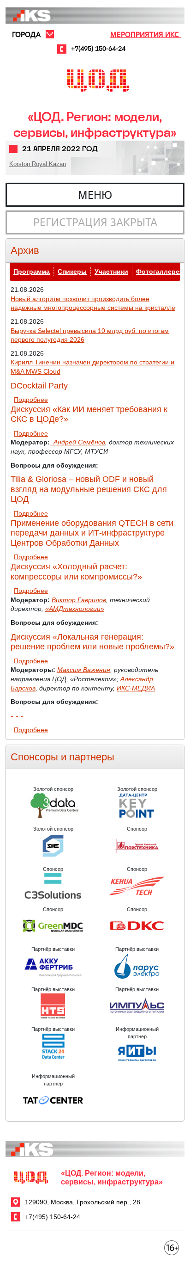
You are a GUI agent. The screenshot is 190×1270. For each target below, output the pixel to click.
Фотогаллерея (159, 271)
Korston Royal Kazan (37, 163)
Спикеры (72, 271)
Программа (31, 271)
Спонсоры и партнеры (62, 757)
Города (26, 34)
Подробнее (31, 399)
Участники (111, 271)
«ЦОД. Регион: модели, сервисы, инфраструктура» (95, 124)
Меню (95, 194)
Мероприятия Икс (145, 34)
